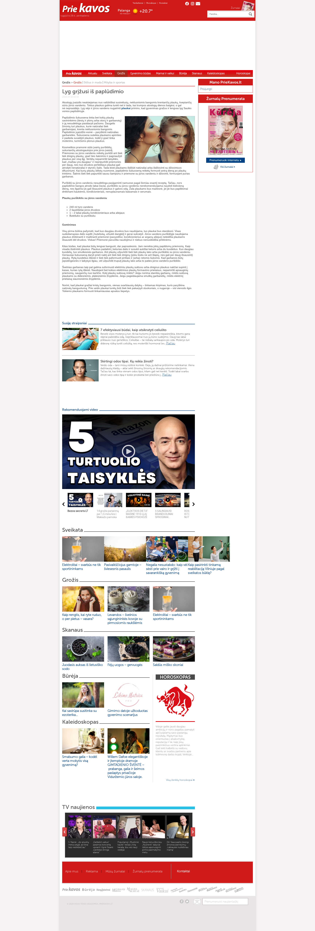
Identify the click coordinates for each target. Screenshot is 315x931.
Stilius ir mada (93, 82)
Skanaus (197, 73)
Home (73, 73)
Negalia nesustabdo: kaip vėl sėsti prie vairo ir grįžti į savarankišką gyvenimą (166, 569)
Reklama (92, 871)
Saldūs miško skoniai (168, 665)
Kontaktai (163, 3)
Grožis (121, 73)
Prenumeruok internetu (224, 160)
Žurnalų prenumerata (147, 871)
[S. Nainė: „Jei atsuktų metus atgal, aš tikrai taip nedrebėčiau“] (79, 837)
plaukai (126, 108)
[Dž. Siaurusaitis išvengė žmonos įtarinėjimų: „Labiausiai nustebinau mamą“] (178, 837)
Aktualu (92, 73)
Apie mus (71, 871)
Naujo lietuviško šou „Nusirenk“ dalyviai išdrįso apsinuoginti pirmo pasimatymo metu (152, 847)
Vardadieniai (138, 3)
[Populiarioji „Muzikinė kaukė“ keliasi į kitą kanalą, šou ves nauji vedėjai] (129, 837)
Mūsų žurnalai (115, 871)
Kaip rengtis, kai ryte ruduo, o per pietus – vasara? (82, 617)
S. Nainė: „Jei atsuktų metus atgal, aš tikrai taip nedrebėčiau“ (78, 845)
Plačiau (170, 343)
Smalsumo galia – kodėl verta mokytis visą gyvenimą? (79, 761)
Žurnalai (235, 7)
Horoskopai (151, 3)
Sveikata (107, 73)
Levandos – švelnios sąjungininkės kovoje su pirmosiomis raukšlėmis (126, 619)
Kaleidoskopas (216, 73)
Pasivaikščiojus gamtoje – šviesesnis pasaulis (122, 567)
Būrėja (183, 73)
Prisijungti (206, 89)
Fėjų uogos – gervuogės (126, 665)
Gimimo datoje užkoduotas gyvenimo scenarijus (128, 713)
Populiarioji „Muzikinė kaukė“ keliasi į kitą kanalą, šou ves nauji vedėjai (128, 846)
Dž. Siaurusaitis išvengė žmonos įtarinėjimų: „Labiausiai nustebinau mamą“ (178, 846)
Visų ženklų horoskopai (179, 780)
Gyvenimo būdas (140, 73)
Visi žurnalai (227, 167)
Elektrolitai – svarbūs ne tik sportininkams (81, 567)
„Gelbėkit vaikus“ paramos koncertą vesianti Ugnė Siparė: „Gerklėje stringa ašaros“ (103, 847)
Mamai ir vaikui (165, 73)
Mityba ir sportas (114, 82)
